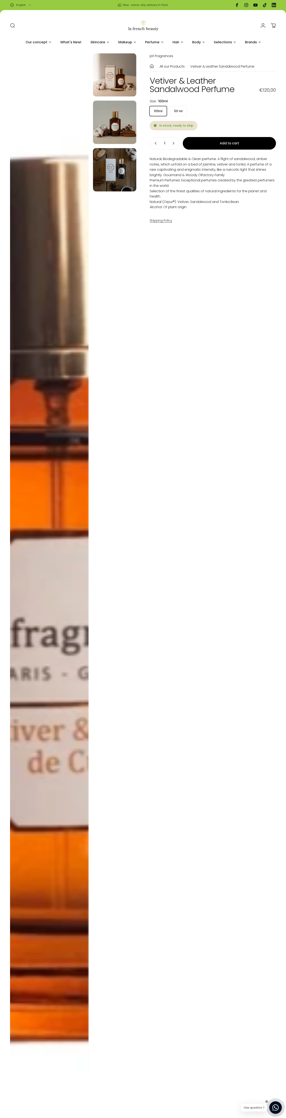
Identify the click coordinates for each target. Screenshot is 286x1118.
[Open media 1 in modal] (49, 583)
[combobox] (21, 5)
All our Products (172, 66)
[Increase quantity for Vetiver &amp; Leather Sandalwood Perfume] (174, 143)
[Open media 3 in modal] (114, 122)
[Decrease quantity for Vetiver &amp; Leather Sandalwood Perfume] (155, 143)
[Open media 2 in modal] (114, 75)
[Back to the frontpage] (152, 66)
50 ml (178, 111)
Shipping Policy (161, 220)
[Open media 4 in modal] (114, 169)
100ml (158, 111)
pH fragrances (161, 56)
